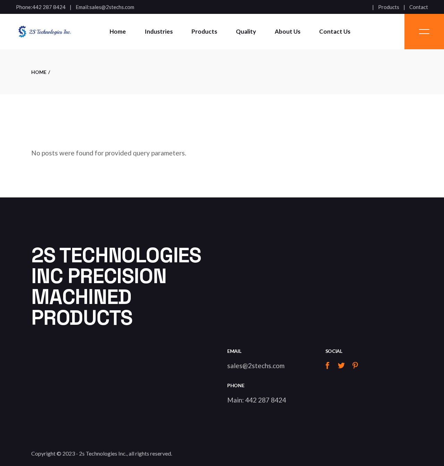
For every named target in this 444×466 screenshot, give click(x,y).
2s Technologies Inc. (103, 453)
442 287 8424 (49, 7)
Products (388, 7)
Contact (418, 7)
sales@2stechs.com (111, 7)
